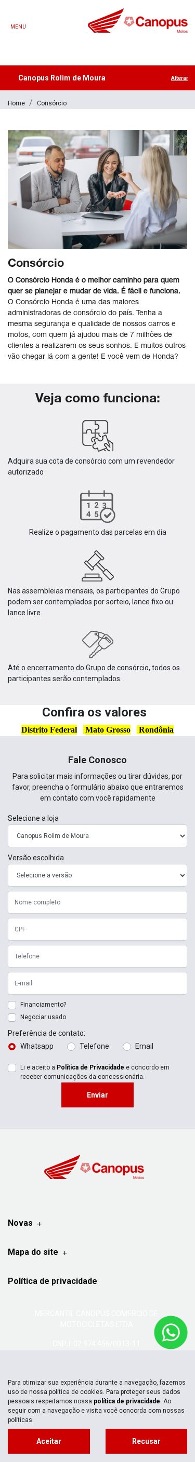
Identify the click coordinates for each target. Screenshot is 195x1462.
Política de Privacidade (90, 1067)
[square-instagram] (72, 44)
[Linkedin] (97, 44)
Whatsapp (37, 1046)
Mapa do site (33, 1252)
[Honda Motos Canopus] (137, 20)
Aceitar (48, 1441)
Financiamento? (43, 1004)
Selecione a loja (33, 818)
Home (16, 103)
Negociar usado (43, 1017)
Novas (20, 1223)
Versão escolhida (36, 858)
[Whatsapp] (147, 44)
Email (144, 1046)
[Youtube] (122, 44)
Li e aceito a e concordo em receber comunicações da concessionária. (95, 1072)
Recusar (146, 1441)
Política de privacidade (52, 1281)
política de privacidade (127, 1401)
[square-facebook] (47, 44)
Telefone (94, 1046)
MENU (18, 27)
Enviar (97, 1095)
